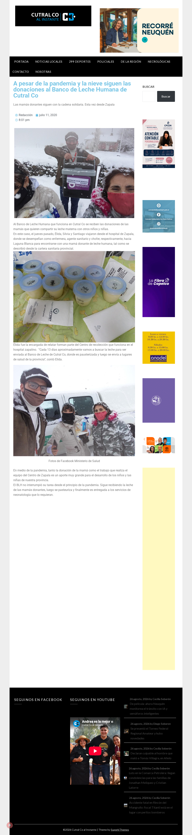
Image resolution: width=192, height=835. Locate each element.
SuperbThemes (120, 829)
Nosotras (43, 71)
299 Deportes (80, 61)
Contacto (21, 71)
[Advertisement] (158, 569)
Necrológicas (159, 61)
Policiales (105, 61)
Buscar (148, 86)
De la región (131, 61)
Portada (21, 61)
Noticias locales (48, 61)
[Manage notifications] (10, 825)
